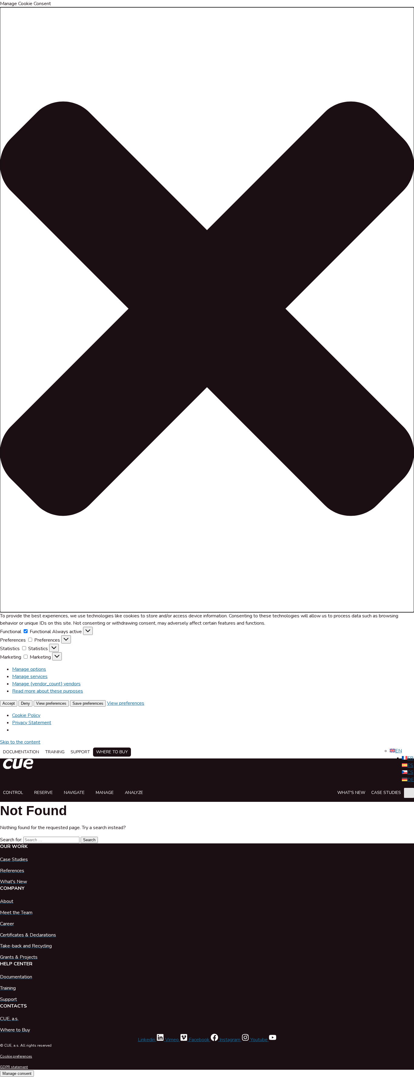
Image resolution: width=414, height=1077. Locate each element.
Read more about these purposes (47, 691)
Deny (25, 703)
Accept (8, 703)
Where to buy (112, 752)
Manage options (29, 669)
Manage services (30, 676)
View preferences (51, 703)
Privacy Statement (31, 722)
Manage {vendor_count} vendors (46, 683)
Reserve (43, 792)
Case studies (386, 792)
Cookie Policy (26, 715)
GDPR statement (14, 1067)
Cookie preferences (16, 1056)
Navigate (74, 792)
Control (13, 792)
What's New (351, 792)
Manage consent (17, 1073)
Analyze (134, 792)
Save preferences (87, 703)
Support (80, 752)
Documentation (21, 752)
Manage (105, 792)
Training (55, 752)
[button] (207, 309)
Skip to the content (20, 742)
